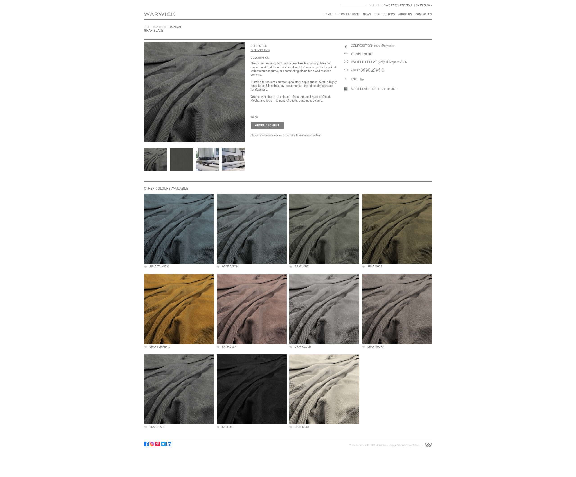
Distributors (384, 14)
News (367, 14)
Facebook (146, 444)
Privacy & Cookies (414, 445)
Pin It (157, 444)
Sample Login (424, 5)
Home (328, 14)
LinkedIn (168, 444)
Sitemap (401, 445)
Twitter (163, 444)
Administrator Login (386, 445)
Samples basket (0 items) (398, 5)
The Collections (347, 14)
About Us (405, 14)
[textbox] (354, 5)
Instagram (152, 444)
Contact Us (423, 14)
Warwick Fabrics (159, 9)
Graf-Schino (159, 27)
